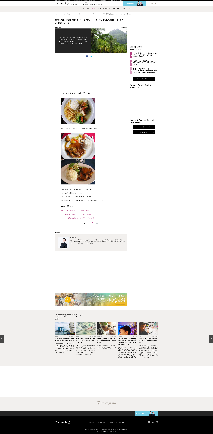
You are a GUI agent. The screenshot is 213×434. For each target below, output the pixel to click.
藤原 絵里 (58, 27)
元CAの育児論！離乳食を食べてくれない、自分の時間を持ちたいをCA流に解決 (148, 340)
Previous (2, 339)
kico (120, 336)
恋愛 (114, 8)
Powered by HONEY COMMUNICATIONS (106, 431)
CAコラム (124, 8)
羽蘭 (57, 336)
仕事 (118, 8)
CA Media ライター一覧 (144, 127)
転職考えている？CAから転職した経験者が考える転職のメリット (85, 340)
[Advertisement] (91, 71)
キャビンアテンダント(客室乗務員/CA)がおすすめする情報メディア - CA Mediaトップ (74, 14)
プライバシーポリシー (102, 422)
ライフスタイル (106, 8)
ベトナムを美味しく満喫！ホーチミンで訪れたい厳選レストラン (78, 214)
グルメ (99, 8)
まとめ (130, 8)
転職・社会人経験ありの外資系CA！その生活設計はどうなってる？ (65, 340)
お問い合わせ (113, 422)
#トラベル (57, 232)
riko (141, 336)
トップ (82, 8)
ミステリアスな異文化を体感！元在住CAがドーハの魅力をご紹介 (78, 218)
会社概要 (121, 422)
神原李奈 (79, 336)
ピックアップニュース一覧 (144, 78)
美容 (88, 8)
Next (211, 339)
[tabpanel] (65, 341)
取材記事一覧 (143, 132)
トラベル (93, 8)
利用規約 (91, 422)
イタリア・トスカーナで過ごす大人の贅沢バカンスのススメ (77, 210)
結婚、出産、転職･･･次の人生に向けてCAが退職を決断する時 (127, 340)
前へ (85, 223)
